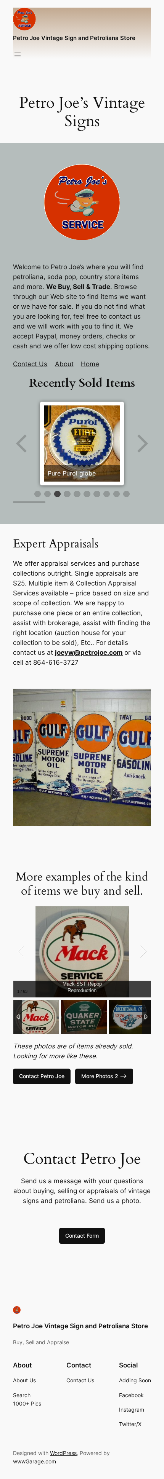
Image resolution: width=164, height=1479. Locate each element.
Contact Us (30, 364)
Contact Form (82, 1235)
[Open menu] (17, 54)
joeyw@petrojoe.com (89, 652)
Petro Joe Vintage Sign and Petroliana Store (74, 38)
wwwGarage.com (34, 1461)
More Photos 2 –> (104, 1076)
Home (90, 364)
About (64, 364)
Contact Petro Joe (41, 1076)
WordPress (63, 1453)
